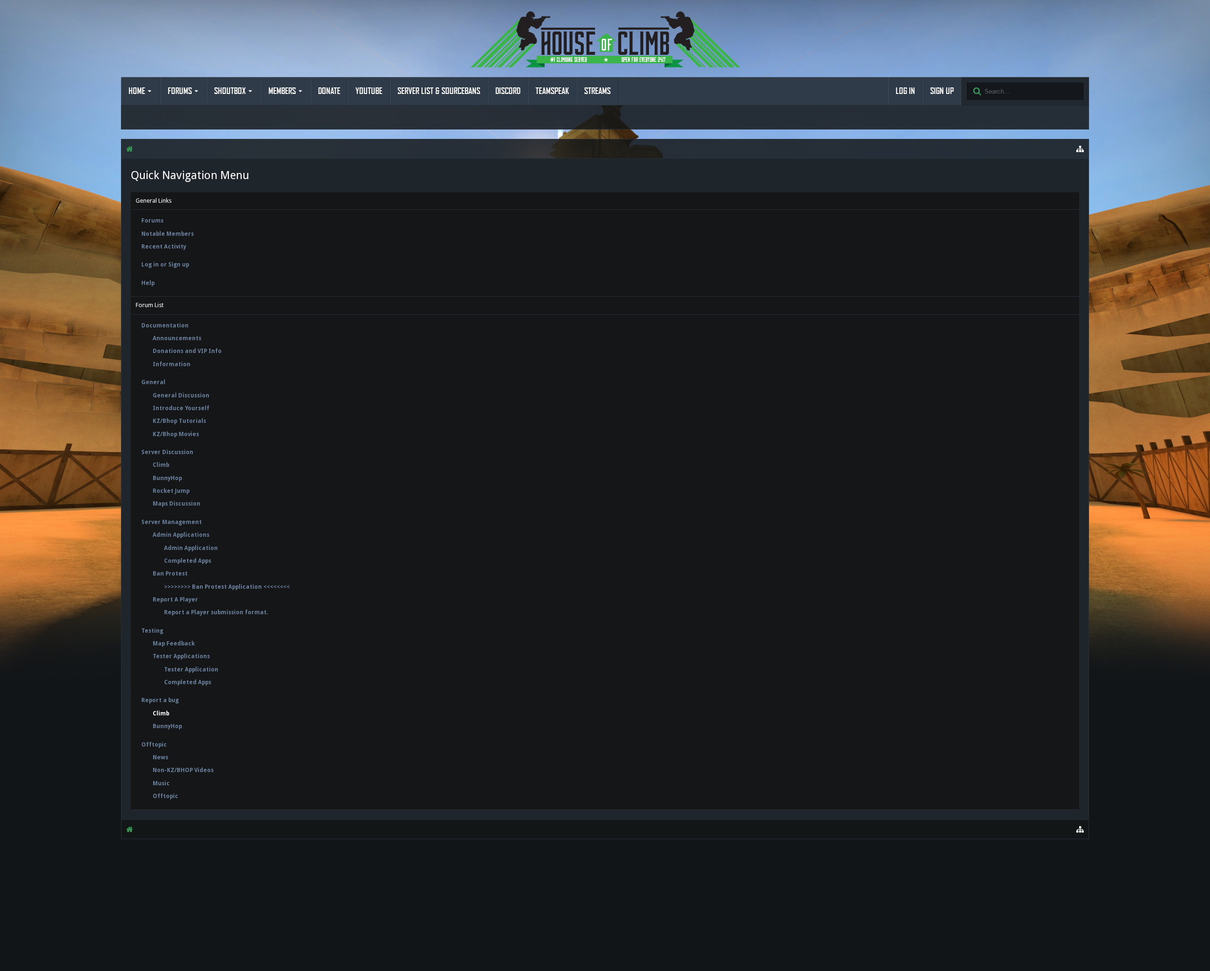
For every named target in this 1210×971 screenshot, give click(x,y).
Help (148, 283)
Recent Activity (163, 246)
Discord (507, 91)
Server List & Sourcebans (439, 91)
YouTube (368, 91)
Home (137, 91)
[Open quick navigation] (1080, 148)
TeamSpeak (552, 91)
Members (282, 91)
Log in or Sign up (165, 264)
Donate (329, 91)
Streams (597, 91)
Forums (180, 91)
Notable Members (167, 234)
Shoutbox (230, 91)
